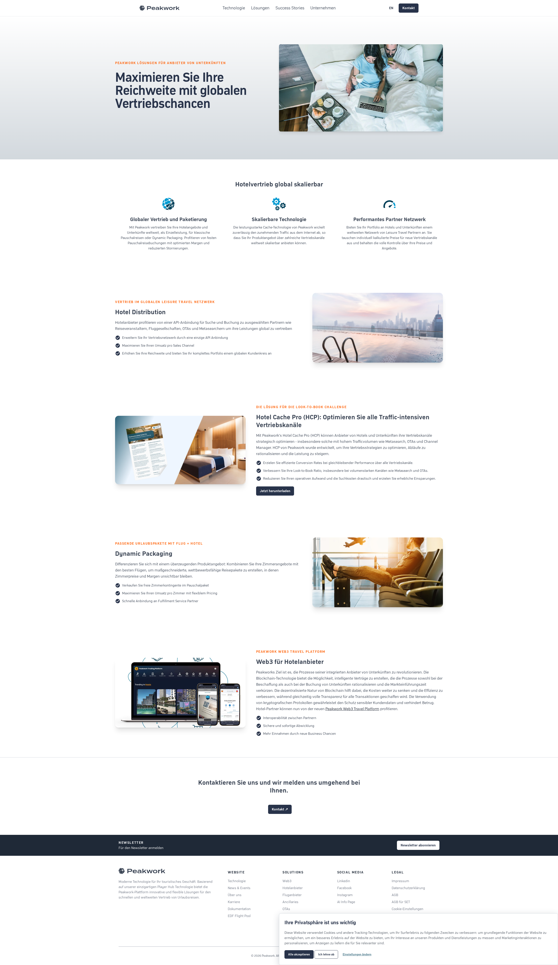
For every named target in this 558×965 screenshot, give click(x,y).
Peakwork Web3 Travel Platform (352, 708)
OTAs (286, 909)
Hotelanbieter (292, 888)
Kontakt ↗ (280, 809)
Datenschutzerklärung (408, 888)
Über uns (235, 895)
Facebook (344, 888)
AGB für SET (401, 902)
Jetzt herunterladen (275, 491)
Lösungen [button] (260, 8)
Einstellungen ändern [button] (357, 954)
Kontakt (408, 8)
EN (391, 8)
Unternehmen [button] (323, 8)
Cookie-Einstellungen (407, 909)
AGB (395, 895)
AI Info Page (346, 902)
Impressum (400, 881)
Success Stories (290, 8)
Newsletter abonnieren (418, 845)
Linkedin (343, 881)
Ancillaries (290, 902)
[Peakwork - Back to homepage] (142, 871)
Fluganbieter (292, 895)
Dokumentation (239, 909)
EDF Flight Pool (239, 916)
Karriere (234, 902)
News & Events (239, 888)
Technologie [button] (234, 8)
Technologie (237, 881)
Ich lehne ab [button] (326, 954)
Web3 (286, 881)
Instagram (345, 895)
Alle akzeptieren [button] (299, 954)
